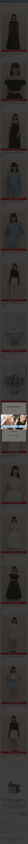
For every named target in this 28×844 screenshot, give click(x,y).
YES (5, 426)
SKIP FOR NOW (22, 426)
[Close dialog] (26, 415)
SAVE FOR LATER (14, 426)
